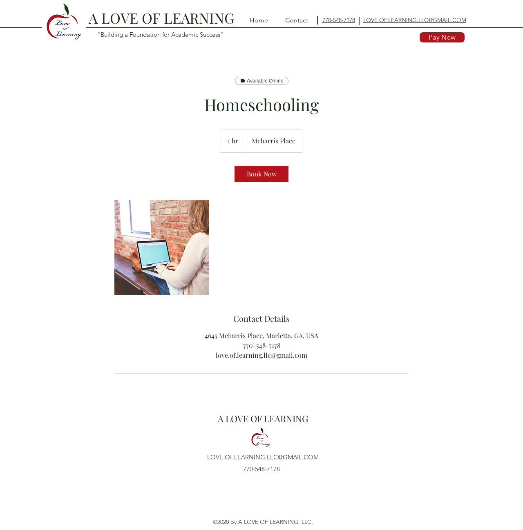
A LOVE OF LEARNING (162, 17)
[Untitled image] (161, 247)
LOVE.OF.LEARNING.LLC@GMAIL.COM (263, 457)
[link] (261, 174)
